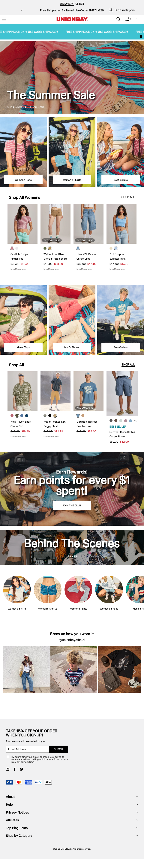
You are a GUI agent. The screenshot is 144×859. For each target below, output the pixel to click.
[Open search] (118, 19)
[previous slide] (22, 10)
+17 (135, 420)
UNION (79, 3)
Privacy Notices (17, 812)
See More (72, 555)
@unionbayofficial (72, 640)
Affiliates (12, 820)
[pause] (141, 36)
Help (9, 804)
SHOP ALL (128, 197)
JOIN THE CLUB (72, 505)
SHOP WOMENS (16, 107)
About (10, 796)
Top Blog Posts (17, 828)
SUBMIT (59, 749)
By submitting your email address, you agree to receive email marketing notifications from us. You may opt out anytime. (39, 759)
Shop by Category (19, 835)
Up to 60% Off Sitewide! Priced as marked (72, 10)
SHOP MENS (37, 107)
